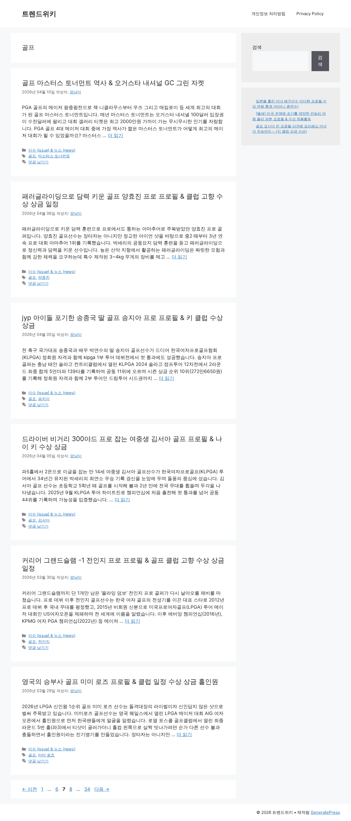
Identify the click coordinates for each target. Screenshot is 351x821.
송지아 (44, 398)
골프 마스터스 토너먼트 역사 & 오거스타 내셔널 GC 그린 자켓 (113, 83)
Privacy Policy (310, 13)
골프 (32, 156)
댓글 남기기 (38, 162)
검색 (257, 47)
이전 (29, 789)
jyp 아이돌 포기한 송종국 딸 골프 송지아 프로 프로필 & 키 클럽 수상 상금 (122, 322)
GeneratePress (325, 812)
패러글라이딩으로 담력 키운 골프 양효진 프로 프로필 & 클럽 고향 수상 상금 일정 (122, 200)
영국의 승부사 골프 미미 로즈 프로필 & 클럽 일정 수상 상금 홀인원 (120, 682)
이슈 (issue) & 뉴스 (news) (51, 150)
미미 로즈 (46, 755)
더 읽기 (115, 135)
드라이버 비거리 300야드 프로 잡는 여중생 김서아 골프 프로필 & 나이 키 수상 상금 (122, 443)
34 (87, 789)
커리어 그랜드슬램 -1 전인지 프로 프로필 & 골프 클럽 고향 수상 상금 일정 (123, 564)
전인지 (44, 641)
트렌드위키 (39, 14)
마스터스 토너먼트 (54, 156)
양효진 (44, 277)
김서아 (44, 520)
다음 (101, 789)
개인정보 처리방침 (268, 13)
